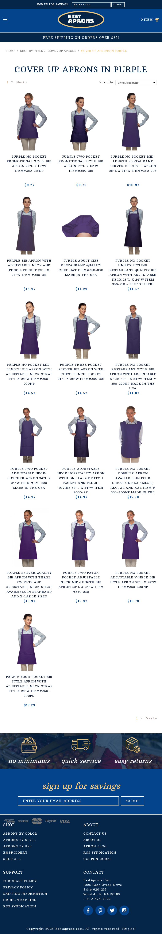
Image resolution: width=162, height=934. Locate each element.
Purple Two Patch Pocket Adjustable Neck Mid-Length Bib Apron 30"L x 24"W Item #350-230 (81, 582)
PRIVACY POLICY (18, 887)
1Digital (129, 929)
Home (10, 51)
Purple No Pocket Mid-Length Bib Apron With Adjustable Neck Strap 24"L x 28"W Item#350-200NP (29, 374)
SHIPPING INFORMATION (25, 894)
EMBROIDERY (15, 852)
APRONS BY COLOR (20, 833)
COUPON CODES (97, 859)
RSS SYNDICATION (99, 852)
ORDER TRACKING (19, 900)
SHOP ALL (12, 859)
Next (20, 82)
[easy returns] (133, 752)
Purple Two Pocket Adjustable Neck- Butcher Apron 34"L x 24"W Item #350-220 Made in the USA (29, 478)
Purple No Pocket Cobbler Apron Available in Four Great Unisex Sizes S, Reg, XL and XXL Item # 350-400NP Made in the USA (132, 483)
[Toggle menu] (6, 19)
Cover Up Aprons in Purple (104, 51)
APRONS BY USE (17, 846)
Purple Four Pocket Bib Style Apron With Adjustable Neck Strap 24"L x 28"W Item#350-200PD (29, 686)
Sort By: (106, 82)
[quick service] (81, 752)
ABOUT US (92, 840)
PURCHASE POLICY (20, 881)
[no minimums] (29, 752)
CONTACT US (95, 833)
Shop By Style (31, 51)
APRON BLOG (95, 846)
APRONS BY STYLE (19, 840)
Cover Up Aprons (62, 51)
